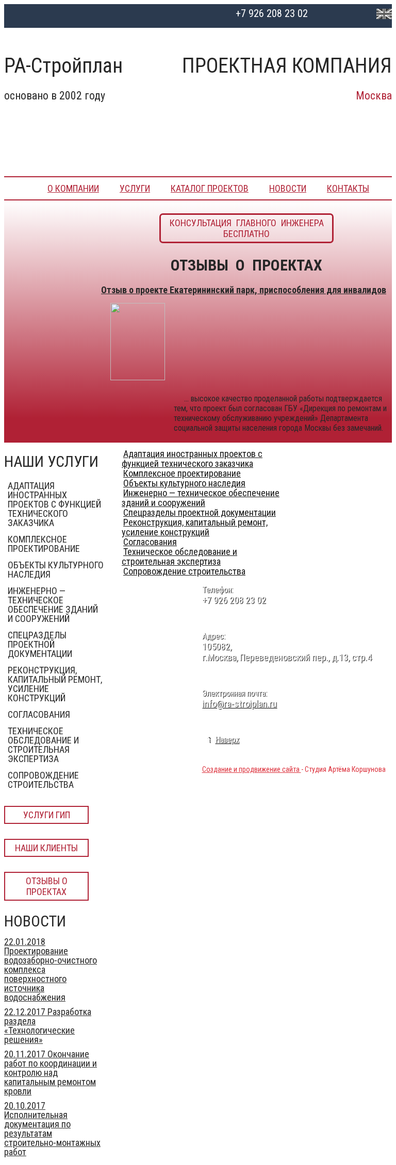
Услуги (135, 188)
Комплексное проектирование (44, 544)
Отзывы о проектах (47, 886)
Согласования (39, 714)
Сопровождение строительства (43, 780)
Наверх (227, 740)
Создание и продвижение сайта (251, 769)
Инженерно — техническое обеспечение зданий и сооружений (53, 604)
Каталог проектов (210, 188)
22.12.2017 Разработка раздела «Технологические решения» (47, 1025)
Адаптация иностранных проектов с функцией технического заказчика (54, 504)
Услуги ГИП (46, 814)
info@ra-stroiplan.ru (239, 703)
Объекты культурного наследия (56, 570)
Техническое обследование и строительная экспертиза (43, 744)
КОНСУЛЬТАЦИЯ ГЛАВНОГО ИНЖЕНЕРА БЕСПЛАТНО (247, 228)
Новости (287, 188)
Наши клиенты (46, 847)
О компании (73, 188)
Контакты (348, 188)
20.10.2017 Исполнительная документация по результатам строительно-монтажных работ (52, 1128)
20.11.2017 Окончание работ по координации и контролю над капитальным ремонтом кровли (50, 1072)
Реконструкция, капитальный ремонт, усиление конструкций (55, 684)
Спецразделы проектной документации (40, 644)
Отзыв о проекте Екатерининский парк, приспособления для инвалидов (243, 289)
